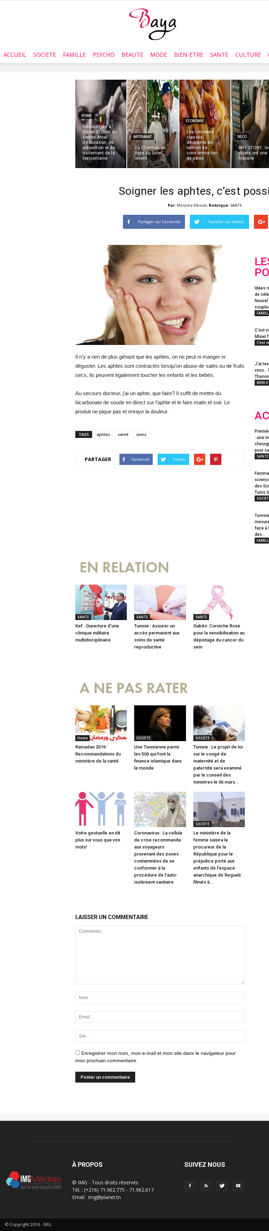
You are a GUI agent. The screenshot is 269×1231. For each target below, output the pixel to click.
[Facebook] (189, 1186)
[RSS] (206, 1186)
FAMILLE (74, 55)
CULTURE (248, 55)
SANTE (219, 55)
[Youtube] (238, 1186)
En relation (124, 568)
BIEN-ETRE (188, 55)
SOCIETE (44, 55)
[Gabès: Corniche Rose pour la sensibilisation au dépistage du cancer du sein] (219, 602)
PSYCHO (104, 55)
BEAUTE (132, 55)
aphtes (103, 434)
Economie (195, 121)
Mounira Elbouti (192, 205)
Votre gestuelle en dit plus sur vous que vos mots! (97, 840)
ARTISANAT (142, 137)
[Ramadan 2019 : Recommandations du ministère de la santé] (101, 723)
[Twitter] (222, 1186)
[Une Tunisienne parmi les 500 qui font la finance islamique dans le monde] (160, 723)
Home (87, 116)
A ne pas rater (134, 688)
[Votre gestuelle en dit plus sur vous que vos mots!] (101, 809)
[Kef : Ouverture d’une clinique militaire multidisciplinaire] (101, 602)
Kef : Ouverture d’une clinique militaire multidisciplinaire (97, 633)
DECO (242, 137)
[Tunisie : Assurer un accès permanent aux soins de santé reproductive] (160, 602)
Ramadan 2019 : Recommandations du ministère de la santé (98, 754)
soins (141, 434)
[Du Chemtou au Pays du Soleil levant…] (152, 124)
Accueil (15, 55)
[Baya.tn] (153, 24)
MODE (158, 55)
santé (123, 434)
